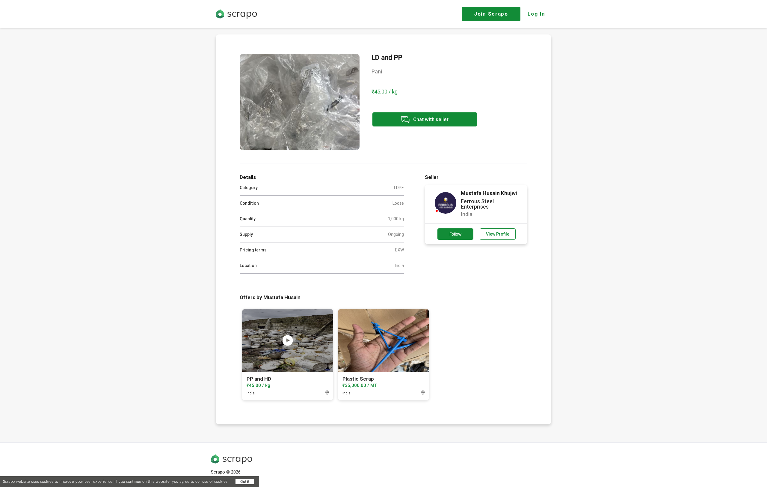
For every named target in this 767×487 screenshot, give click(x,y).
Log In (536, 14)
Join (491, 14)
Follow (455, 233)
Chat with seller (430, 119)
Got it (244, 481)
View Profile (497, 234)
